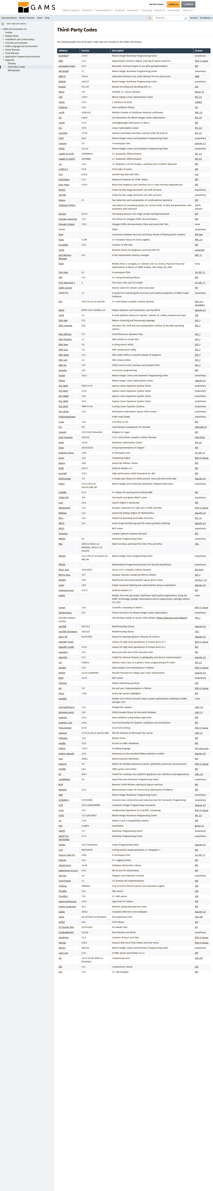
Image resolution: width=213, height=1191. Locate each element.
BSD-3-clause (201, 61)
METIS (61, 523)
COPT (61, 138)
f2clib (61, 250)
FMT (61, 277)
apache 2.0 (200, 143)
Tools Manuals (12, 53)
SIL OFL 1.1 (200, 272)
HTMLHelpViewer (67, 416)
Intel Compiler (66, 437)
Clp (60, 128)
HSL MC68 (63, 411)
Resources (160, 10)
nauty (61, 585)
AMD (61, 61)
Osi (60, 662)
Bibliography (14, 70)
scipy (61, 810)
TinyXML (63, 891)
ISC (196, 107)
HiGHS (62, 380)
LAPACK (198, 102)
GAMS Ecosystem (71, 10)
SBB (61, 795)
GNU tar (62, 365)
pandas (62, 667)
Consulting (147, 10)
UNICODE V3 (201, 427)
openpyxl (63, 652)
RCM (61, 784)
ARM (197, 76)
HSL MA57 (63, 391)
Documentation (9, 18)
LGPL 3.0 (199, 707)
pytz (61, 759)
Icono (61, 422)
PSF (196, 901)
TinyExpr (63, 886)
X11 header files (66, 927)
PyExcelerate (65, 728)
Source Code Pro (67, 855)
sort (61, 850)
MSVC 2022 (64, 569)
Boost (61, 92)
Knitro (62, 484)
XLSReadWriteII (66, 932)
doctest (62, 214)
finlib (61, 264)
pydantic (63, 717)
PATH (61, 678)
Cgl (60, 117)
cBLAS (62, 102)
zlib (196, 86)
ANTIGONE (64, 71)
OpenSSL (63, 657)
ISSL (197, 544)
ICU (60, 427)
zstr (60, 972)
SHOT (61, 815)
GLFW (61, 315)
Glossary (12, 63)
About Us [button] (187, 10)
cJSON (62, 123)
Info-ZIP (199, 917)
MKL (61, 544)
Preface (8, 32)
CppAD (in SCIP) (66, 154)
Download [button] (132, 10)
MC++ (61, 518)
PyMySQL (63, 738)
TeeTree (62, 875)
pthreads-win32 (66, 712)
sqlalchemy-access (68, 870)
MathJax (63, 513)
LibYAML (63, 492)
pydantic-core (65, 722)
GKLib (61, 310)
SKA (60, 826)
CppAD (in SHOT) (67, 159)
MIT (196, 66)
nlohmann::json (66, 590)
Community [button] (173, 10)
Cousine (63, 143)
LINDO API (64, 497)
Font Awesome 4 (67, 282)
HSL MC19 (63, 406)
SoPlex (62, 844)
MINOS (62, 539)
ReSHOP (63, 789)
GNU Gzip (63, 349)
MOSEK (62, 556)
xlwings (62, 942)
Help (47, 18)
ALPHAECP (64, 56)
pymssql (63, 733)
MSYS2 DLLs (64, 575)
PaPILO (62, 673)
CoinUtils (63, 133)
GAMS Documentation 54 (15, 29)
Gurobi (62, 375)
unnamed (199, 250)
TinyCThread (65, 881)
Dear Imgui (64, 184)
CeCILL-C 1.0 (201, 580)
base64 (62, 86)
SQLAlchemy (65, 865)
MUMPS (62, 580)
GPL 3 (197, 320)
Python (62, 748)
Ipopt (61, 442)
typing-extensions (68, 901)
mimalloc (63, 533)
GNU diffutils (65, 334)
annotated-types (67, 66)
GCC (61, 301)
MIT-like (199, 234)
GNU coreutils (65, 325)
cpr (60, 164)
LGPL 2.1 (199, 712)
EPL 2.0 (198, 97)
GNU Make (64, 355)
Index (39, 18)
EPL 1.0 (198, 518)
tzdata (62, 912)
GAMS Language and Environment (21, 46)
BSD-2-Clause (201, 728)
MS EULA (199, 569)
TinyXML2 (63, 896)
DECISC (62, 190)
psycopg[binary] (67, 707)
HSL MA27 (63, 386)
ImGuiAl (62, 432)
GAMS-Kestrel (65, 288)
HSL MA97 (63, 401)
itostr (61, 447)
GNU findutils (65, 339)
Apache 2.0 (200, 310)
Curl (61, 174)
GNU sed (63, 360)
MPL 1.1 (198, 255)
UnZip (61, 917)
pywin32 (63, 764)
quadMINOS (64, 779)
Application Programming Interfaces (22, 56)
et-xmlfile (63, 245)
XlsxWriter (64, 937)
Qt (60, 774)
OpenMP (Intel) (66, 642)
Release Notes (12, 36)
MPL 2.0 (198, 112)
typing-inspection (67, 906)
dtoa (61, 234)
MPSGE (62, 564)
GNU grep (63, 344)
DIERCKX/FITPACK (67, 205)
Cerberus (63, 107)
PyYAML (62, 769)
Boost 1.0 (199, 92)
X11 (196, 927)
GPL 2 (197, 618)
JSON (61, 468)
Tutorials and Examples (16, 43)
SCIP (61, 805)
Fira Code (63, 272)
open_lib (63, 637)
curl (197, 174)
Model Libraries (27, 18)
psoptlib (63, 698)
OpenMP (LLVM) (66, 647)
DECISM (62, 195)
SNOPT (62, 831)
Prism (61, 693)
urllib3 (62, 922)
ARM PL (62, 76)
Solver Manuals (12, 49)
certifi (61, 112)
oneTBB (62, 626)
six (60, 820)
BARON (62, 81)
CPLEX (62, 148)
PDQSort (63, 683)
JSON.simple (65, 478)
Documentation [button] (103, 10)
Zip (60, 958)
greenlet (63, 370)
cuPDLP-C (63, 169)
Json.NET (63, 473)
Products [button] (86, 10)
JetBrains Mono (66, 453)
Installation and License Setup (19, 39)
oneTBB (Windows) (68, 631)
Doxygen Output (67, 224)
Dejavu (62, 200)
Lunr (61, 502)
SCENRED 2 (64, 800)
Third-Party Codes (16, 67)
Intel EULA (200, 437)
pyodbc (62, 743)
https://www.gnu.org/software (172, 618)
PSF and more (202, 748)
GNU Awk (63, 320)
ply (60, 688)
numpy (62, 607)
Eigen (61, 239)
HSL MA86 (63, 396)
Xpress (62, 948)
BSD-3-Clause (201, 458)
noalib (62, 595)
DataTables (64, 179)
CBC (61, 97)
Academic (120, 10)
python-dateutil (66, 753)
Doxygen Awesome (68, 219)
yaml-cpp (63, 953)
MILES (61, 528)
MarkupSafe (64, 508)
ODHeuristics (65, 612)
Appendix (9, 60)
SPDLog (62, 860)
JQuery (62, 463)
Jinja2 (61, 458)
